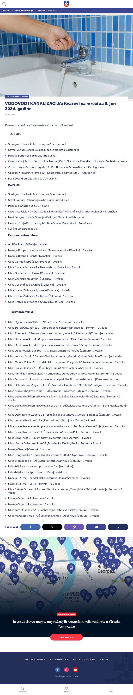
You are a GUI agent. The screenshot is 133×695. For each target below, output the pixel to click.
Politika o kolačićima (84, 660)
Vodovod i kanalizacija (46, 10)
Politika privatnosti (35, 660)
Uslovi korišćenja (59, 660)
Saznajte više (66, 637)
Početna (7, 10)
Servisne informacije (24, 10)
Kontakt (104, 660)
